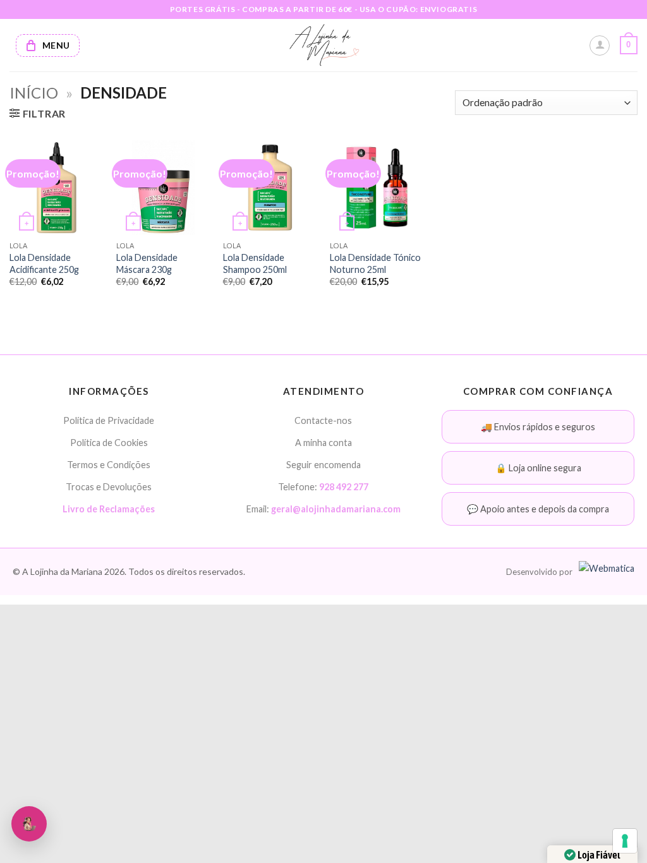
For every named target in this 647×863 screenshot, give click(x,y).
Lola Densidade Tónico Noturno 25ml (375, 263)
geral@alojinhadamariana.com (336, 509)
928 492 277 (343, 486)
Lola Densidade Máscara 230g (147, 263)
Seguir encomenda (323, 464)
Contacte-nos (323, 420)
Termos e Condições (108, 464)
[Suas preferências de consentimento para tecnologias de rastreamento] (625, 841)
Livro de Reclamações (109, 509)
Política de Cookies (109, 442)
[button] (629, 45)
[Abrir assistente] (29, 824)
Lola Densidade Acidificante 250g (44, 263)
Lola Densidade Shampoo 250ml (255, 263)
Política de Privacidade (108, 420)
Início (33, 92)
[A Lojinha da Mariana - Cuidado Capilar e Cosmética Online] (324, 45)
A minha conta (323, 442)
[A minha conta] (600, 45)
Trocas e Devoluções (109, 486)
